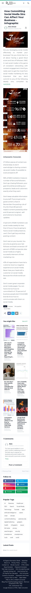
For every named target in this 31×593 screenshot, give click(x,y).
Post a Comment (15, 465)
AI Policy (24, 563)
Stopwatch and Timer (22, 575)
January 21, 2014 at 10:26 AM (16, 445)
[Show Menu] (3, 3)
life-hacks (7, 528)
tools (5, 537)
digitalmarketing (9, 522)
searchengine (8, 531)
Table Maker (22, 577)
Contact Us (5, 565)
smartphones (19, 534)
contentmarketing (10, 519)
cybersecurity (22, 519)
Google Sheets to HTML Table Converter (15, 588)
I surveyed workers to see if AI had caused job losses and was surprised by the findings (22, 348)
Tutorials (16, 509)
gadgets (19, 522)
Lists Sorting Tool (22, 571)
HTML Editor (25, 565)
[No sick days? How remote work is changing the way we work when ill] (9, 371)
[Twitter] (13, 313)
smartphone (8, 534)
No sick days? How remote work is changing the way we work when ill (8, 385)
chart (5, 516)
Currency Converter (8, 575)
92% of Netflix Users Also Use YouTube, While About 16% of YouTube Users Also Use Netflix (22, 387)
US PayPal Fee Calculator (10, 573)
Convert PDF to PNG (11, 577)
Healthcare (20, 503)
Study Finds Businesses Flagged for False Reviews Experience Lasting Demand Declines (22, 423)
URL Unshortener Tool (15, 585)
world (17, 537)
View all (24, 321)
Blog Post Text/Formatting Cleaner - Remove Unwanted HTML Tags (15, 582)
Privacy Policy (15, 563)
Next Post (25, 471)
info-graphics (18, 306)
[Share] (25, 27)
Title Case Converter (8, 569)
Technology (7, 509)
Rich (10, 444)
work (11, 537)
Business (10, 306)
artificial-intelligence (10, 512)
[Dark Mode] (24, 3)
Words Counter (15, 565)
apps (23, 509)
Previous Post (7, 471)
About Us (7, 563)
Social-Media (7, 308)
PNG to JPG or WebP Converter (15, 580)
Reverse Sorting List (9, 571)
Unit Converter (24, 573)
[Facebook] (9, 313)
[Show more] (20, 313)
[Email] (16, 313)
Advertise (24, 560)
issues (22, 525)
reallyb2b (6, 84)
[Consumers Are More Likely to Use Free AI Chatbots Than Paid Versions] (9, 407)
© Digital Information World (11, 560)
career (21, 512)
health (6, 525)
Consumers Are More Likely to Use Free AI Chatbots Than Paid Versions (8, 422)
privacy (15, 528)
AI (5, 503)
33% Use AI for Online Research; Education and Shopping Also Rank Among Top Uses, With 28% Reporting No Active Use (9, 350)
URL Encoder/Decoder (22, 569)
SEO (5, 506)
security (17, 531)
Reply (7, 459)
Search (12, 506)
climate (12, 516)
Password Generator (21, 567)
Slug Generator (8, 567)
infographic (14, 525)
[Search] (28, 3)
